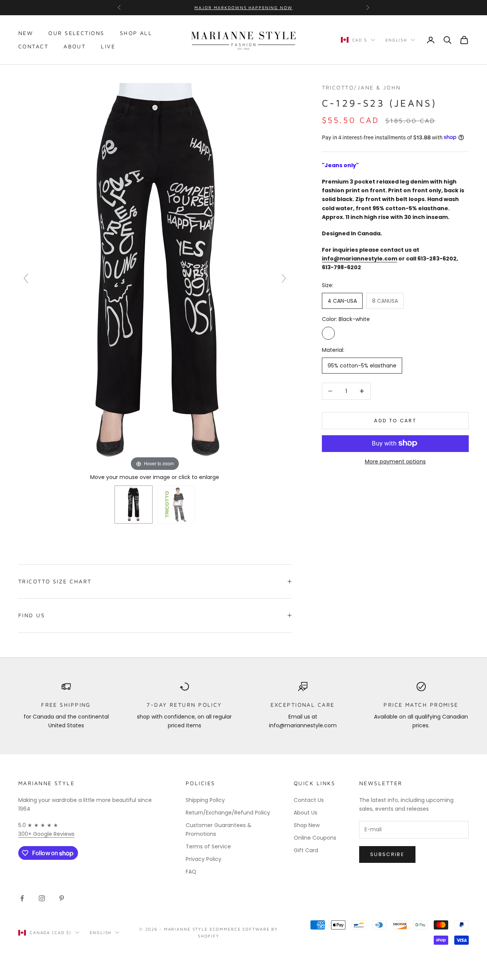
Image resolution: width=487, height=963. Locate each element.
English (396, 39)
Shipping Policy (205, 800)
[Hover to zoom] (155, 277)
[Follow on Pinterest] (61, 898)
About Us (305, 812)
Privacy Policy (203, 859)
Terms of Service (208, 846)
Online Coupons (315, 838)
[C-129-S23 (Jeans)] (134, 504)
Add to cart (395, 420)
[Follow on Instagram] (42, 898)
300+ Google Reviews (46, 834)
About (75, 46)
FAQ (191, 871)
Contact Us (309, 800)
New (25, 33)
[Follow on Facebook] (22, 898)
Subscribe (387, 854)
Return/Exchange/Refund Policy (228, 812)
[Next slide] (283, 278)
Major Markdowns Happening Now (243, 7)
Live (108, 46)
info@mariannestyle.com (359, 258)
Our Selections (76, 33)
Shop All (136, 33)
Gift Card (306, 850)
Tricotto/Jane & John (361, 87)
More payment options (395, 461)
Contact (33, 46)
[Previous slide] (25, 278)
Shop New (307, 825)
